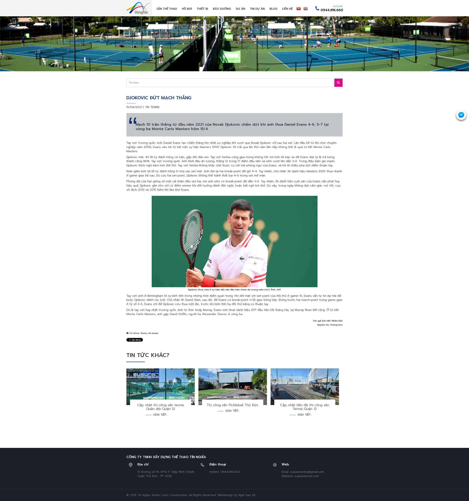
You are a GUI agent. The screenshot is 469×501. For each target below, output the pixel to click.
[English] (305, 8)
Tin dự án (257, 9)
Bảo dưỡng (222, 9)
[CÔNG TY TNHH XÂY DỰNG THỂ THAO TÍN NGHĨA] (138, 8)
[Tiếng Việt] (298, 8)
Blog (273, 9)
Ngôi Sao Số (247, 495)
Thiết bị (202, 9)
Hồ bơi (187, 9)
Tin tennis (152, 107)
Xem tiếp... (160, 415)
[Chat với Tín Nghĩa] (461, 115)
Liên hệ (287, 9)
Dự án (240, 9)
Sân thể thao (166, 9)
